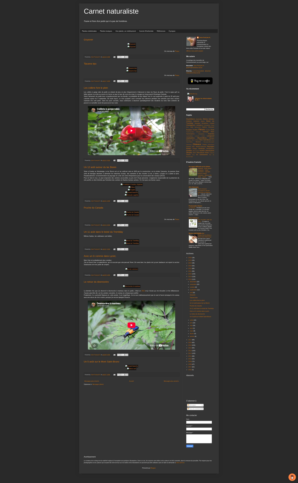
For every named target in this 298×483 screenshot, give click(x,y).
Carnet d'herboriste (146, 31)
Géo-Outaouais (194, 187)
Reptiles (202, 150)
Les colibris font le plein (96, 88)
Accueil (131, 381)
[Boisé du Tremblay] (131, 241)
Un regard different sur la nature (199, 166)
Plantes (188, 148)
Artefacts (189, 121)
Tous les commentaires (196, 409)
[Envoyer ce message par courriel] (118, 57)
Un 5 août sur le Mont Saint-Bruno (101, 361)
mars (191, 331)
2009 (190, 361)
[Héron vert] (131, 369)
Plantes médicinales (89, 31)
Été (197, 154)
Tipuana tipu (90, 63)
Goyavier (88, 39)
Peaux (177, 51)
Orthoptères (211, 144)
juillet (192, 320)
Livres (203, 136)
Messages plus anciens (171, 381)
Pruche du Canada (93, 207)
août (191, 292)
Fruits (212, 130)
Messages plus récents (91, 381)
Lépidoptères (190, 138)
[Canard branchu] (131, 192)
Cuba (191, 127)
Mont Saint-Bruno (205, 140)
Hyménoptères (190, 134)
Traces (188, 154)
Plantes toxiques (106, 31)
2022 (190, 268)
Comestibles (207, 125)
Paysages (210, 146)
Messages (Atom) (98, 384)
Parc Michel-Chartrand (199, 146)
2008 (190, 364)
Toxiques (211, 152)
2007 (190, 367)
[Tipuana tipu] (131, 68)
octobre (192, 287)
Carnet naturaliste (111, 11)
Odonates (189, 144)
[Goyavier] (131, 44)
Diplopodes (198, 127)
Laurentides (189, 136)
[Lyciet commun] (131, 269)
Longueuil (210, 136)
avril (191, 328)
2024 (190, 263)
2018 (190, 279)
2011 (190, 356)
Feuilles (195, 130)
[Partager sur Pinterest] (127, 57)
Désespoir (211, 127)
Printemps (201, 148)
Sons (194, 152)
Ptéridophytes (210, 148)
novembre (193, 284)
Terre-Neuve (200, 152)
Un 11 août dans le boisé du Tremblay (103, 232)
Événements (204, 154)
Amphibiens (190, 119)
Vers (193, 154)
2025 (190, 260)
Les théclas (192, 207)
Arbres (205, 119)
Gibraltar (198, 131)
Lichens (197, 136)
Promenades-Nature (195, 206)
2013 (190, 351)
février (192, 333)
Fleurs (201, 129)
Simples (189, 152)
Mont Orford (195, 140)
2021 (190, 271)
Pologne (195, 148)
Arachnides (199, 119)
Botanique (197, 123)
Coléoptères (199, 125)
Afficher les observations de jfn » (203, 99)
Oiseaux (197, 144)
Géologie (206, 132)
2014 (190, 348)
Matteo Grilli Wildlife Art (196, 233)
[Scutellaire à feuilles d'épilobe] (131, 184)
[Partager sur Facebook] (125, 57)
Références (161, 31)
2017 (190, 340)
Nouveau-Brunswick (209, 142)
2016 (190, 342)
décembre (193, 282)
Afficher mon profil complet (194, 51)
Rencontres (196, 150)
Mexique (211, 138)
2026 (190, 257)
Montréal (198, 142)
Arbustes (211, 119)
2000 (190, 370)
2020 (190, 274)
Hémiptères (201, 134)
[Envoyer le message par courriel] (114, 57)
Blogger (153, 468)
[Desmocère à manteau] (131, 286)
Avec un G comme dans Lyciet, (100, 256)
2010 (190, 359)
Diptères (204, 127)
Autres (203, 121)
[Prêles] (131, 187)
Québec (189, 150)
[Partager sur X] (123, 57)
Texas (207, 152)
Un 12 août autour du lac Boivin (100, 167)
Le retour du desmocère (96, 282)
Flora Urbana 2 (193, 218)
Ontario (204, 144)
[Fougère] (131, 190)
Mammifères (202, 138)
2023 (190, 266)
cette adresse (180, 462)
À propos (172, 31)
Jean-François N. (204, 37)
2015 (190, 345)
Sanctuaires (209, 150)
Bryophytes (205, 123)
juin (191, 323)
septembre (193, 290)
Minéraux (188, 140)
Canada (212, 123)
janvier (192, 336)
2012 (143, 291)
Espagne (189, 130)
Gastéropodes (190, 131)
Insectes (211, 134)
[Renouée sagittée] (132, 195)
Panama (188, 146)
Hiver (212, 132)
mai (191, 325)
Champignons (190, 125)
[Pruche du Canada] (131, 212)
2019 (190, 276)
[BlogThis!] (120, 57)
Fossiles (208, 129)
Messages (192, 405)
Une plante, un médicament (125, 31)
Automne (196, 121)
